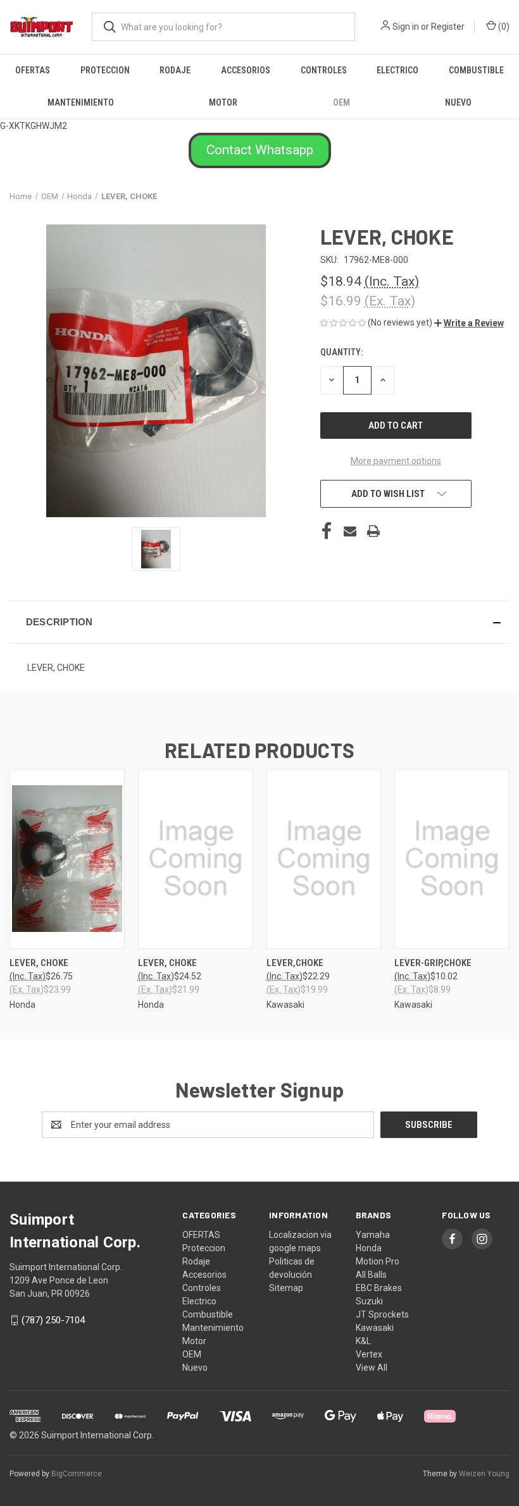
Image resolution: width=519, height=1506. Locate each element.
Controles (324, 70)
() (503, 26)
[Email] (350, 531)
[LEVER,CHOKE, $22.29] (324, 858)
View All (371, 1367)
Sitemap (286, 1288)
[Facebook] (326, 531)
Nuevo (458, 102)
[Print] (373, 531)
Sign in (405, 26)
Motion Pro (377, 1261)
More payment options (396, 461)
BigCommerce (76, 1473)
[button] (260, 150)
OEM (341, 102)
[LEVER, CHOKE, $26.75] (67, 858)
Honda (369, 1248)
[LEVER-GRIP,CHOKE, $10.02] (452, 858)
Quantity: (341, 352)
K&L (363, 1341)
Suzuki (369, 1301)
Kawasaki (375, 1328)
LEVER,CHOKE (294, 963)
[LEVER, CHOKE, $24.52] (196, 858)
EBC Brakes (379, 1288)
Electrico (397, 70)
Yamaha (373, 1235)
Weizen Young (484, 1473)
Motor (223, 102)
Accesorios (245, 70)
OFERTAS (32, 70)
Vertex (369, 1354)
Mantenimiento (80, 102)
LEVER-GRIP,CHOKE (433, 963)
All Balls (371, 1275)
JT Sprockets (382, 1314)
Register (448, 26)
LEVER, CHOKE (38, 963)
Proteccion (105, 70)
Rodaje (175, 70)
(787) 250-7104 (53, 1320)
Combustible (476, 70)
